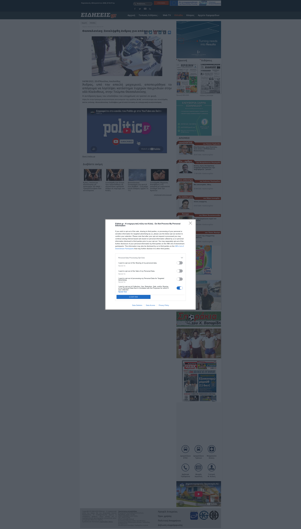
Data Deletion (137, 305)
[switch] (180, 262)
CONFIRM (133, 297)
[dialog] (150, 264)
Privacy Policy (164, 305)
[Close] (191, 224)
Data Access (150, 305)
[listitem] (150, 257)
